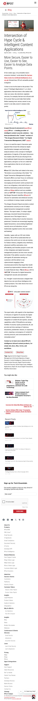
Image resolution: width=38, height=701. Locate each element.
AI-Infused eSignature (18, 358)
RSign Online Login (9, 560)
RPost (27, 270)
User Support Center (10, 557)
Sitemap (6, 691)
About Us (7, 525)
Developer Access (9, 681)
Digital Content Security (10, 362)
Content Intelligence (15, 360)
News (5, 622)
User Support (8, 667)
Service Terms (8, 686)
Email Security (8, 535)
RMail (5, 655)
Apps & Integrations (10, 661)
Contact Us (7, 689)
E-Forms (6, 546)
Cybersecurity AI (26, 360)
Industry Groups (8, 584)
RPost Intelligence (9, 551)
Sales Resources (9, 670)
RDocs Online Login (9, 565)
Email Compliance (9, 540)
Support (6, 665)
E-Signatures (7, 538)
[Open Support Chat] (33, 696)
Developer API (8, 549)
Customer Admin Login (10, 568)
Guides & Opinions (9, 603)
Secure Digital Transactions (25, 366)
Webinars (7, 628)
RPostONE (7, 529)
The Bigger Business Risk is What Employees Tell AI (16, 472)
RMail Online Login (9, 563)
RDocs (6, 659)
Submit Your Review (9, 675)
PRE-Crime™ (7, 532)
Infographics (7, 606)
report (28, 140)
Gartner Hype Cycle (21, 364)
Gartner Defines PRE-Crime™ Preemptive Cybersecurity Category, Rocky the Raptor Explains (18, 411)
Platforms (7, 582)
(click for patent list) (16, 698)
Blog (9, 10)
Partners (6, 678)
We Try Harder (8, 672)
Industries (7, 574)
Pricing (6, 652)
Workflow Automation (10, 368)
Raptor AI (14, 366)
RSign (5, 657)
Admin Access (8, 683)
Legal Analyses (8, 597)
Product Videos (8, 600)
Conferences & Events (11, 630)
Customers (7, 579)
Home (10, 13)
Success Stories (9, 576)
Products (7, 527)
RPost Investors (8, 571)
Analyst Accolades (9, 625)
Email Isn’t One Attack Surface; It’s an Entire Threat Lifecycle (18, 438)
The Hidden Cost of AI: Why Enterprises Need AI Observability (19, 461)
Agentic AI (11, 356)
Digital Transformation (24, 362)
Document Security (9, 364)
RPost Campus (8, 694)
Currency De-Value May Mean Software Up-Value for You (19, 405)
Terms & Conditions (27, 695)
